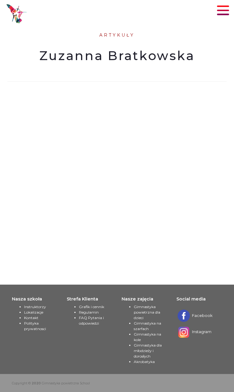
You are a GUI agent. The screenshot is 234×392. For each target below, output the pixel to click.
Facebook (202, 315)
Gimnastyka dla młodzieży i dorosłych (148, 350)
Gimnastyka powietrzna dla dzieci (147, 312)
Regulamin (89, 312)
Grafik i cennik (91, 306)
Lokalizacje (33, 312)
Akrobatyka (144, 361)
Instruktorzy (35, 306)
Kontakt (31, 317)
